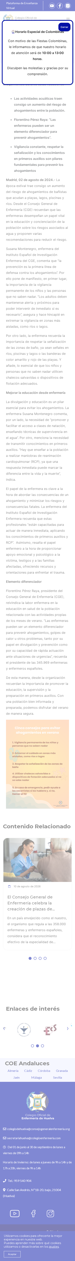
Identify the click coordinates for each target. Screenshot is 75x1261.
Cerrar (64, 27)
